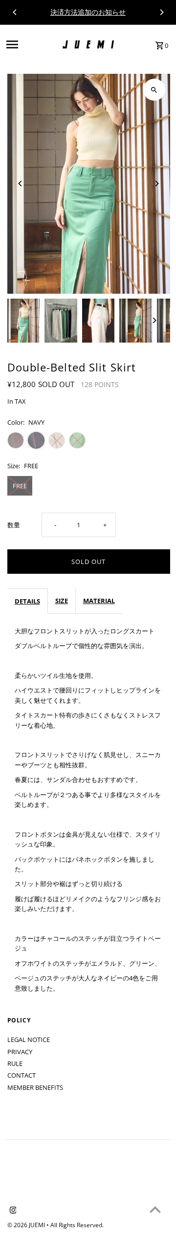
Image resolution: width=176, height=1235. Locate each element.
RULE (14, 1063)
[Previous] (15, 12)
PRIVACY (19, 1051)
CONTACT (21, 1075)
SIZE (61, 600)
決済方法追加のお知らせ (88, 12)
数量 (13, 524)
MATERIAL (99, 600)
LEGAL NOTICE (28, 1039)
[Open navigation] (31, 44)
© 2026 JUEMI (26, 1225)
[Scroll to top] (155, 1209)
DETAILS (27, 601)
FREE (20, 485)
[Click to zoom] (154, 90)
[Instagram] (12, 1210)
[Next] (161, 12)
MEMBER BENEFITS (35, 1087)
